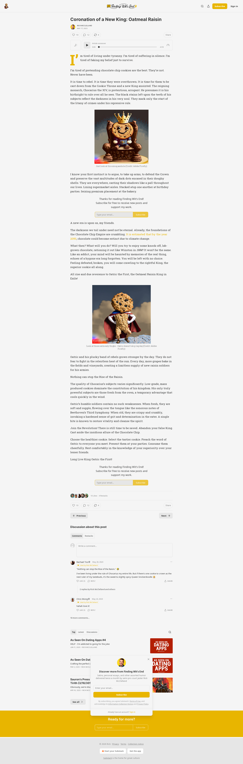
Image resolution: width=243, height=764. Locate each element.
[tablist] (82, 536)
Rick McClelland (84, 26)
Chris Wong (82, 599)
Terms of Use (135, 701)
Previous (81, 515)
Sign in (234, 6)
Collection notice (136, 744)
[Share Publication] (208, 6)
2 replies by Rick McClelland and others (97, 589)
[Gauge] (168, 45)
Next (163, 515)
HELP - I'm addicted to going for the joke (90, 644)
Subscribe (220, 6)
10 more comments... (80, 618)
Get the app (135, 751)
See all (76, 701)
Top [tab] (73, 632)
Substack (107, 758)
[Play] (87, 45)
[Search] (202, 6)
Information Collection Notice (120, 704)
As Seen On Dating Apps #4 (88, 640)
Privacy (115, 744)
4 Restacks (103, 495)
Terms (123, 744)
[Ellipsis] (171, 562)
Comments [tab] (77, 536)
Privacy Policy (142, 704)
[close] (148, 659)
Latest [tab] (81, 632)
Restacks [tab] (89, 536)
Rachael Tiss (82, 562)
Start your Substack (114, 751)
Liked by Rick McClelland (89, 565)
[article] (121, 645)
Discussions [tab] (92, 632)
